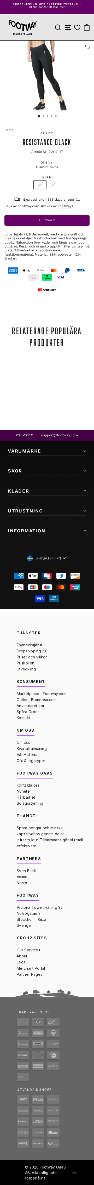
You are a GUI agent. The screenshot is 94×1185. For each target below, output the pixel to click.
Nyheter (24, 791)
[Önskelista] (77, 27)
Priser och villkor (32, 657)
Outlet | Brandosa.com (37, 699)
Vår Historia (27, 754)
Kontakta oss (28, 785)
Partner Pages (29, 974)
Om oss (23, 742)
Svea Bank (26, 870)
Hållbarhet (26, 797)
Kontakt (23, 717)
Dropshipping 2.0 (32, 651)
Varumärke (24, 451)
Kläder (18, 491)
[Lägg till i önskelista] (87, 47)
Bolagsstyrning (30, 803)
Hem (7, 130)
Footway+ (66, 206)
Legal (22, 962)
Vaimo (22, 876)
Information (26, 530)
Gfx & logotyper (31, 760)
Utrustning (25, 511)
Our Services (28, 950)
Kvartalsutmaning (32, 748)
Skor (15, 470)
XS (40, 185)
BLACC (46, 133)
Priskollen (25, 663)
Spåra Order (28, 711)
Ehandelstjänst (29, 645)
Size (46, 176)
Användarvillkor (31, 705)
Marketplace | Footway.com (41, 693)
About (22, 956)
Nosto (22, 883)
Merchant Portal (31, 968)
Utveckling (26, 669)
